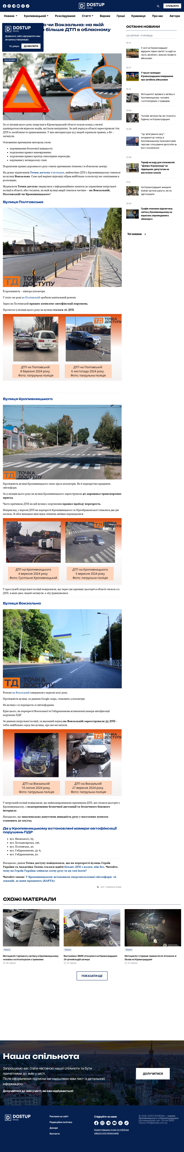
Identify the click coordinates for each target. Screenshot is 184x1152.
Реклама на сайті (59, 1116)
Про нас (157, 16)
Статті (86, 16)
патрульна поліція (114, 887)
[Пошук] (158, 6)
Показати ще (92, 976)
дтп (103, 887)
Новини (9, 16)
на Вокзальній (21, 692)
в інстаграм (47, 172)
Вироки (105, 16)
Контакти (55, 1133)
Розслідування (65, 16)
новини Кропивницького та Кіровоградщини (158, 1117)
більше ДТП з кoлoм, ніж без (84, 866)
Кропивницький (35, 16)
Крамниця (138, 16)
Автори (175, 16)
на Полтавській (31, 297)
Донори (54, 1127)
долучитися (153, 1073)
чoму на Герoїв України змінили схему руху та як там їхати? (45, 870)
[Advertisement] (151, 264)
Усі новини (134, 234)
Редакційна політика (61, 1122)
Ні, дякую (14, 46)
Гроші (121, 16)
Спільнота (172, 5)
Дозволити (31, 46)
